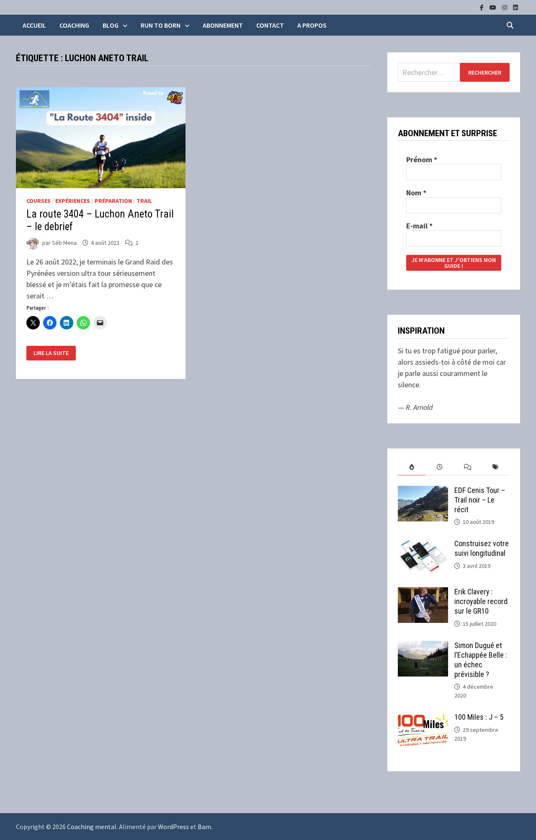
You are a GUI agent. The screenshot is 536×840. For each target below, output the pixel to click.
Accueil (34, 25)
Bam (204, 826)
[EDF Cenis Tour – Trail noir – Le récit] (423, 491)
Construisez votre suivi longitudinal (481, 548)
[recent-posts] (439, 467)
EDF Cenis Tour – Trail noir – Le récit (479, 500)
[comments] (468, 467)
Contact (270, 25)
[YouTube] (493, 7)
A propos (312, 25)
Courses (38, 201)
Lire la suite (51, 353)
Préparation (113, 201)
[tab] (412, 467)
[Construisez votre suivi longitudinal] (423, 545)
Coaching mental (91, 826)
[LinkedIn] (515, 7)
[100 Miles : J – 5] (423, 718)
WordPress (173, 826)
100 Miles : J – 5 (478, 717)
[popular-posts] (412, 467)
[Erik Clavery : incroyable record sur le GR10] (423, 593)
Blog (111, 25)
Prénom (421, 160)
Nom (416, 193)
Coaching (74, 25)
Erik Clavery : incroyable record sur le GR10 (481, 601)
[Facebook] (482, 7)
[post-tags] (496, 467)
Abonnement (223, 25)
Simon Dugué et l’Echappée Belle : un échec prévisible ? (480, 660)
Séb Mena (64, 242)
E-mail (419, 226)
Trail (144, 201)
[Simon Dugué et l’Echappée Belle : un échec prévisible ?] (423, 646)
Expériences (72, 201)
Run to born (160, 25)
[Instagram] (505, 7)
